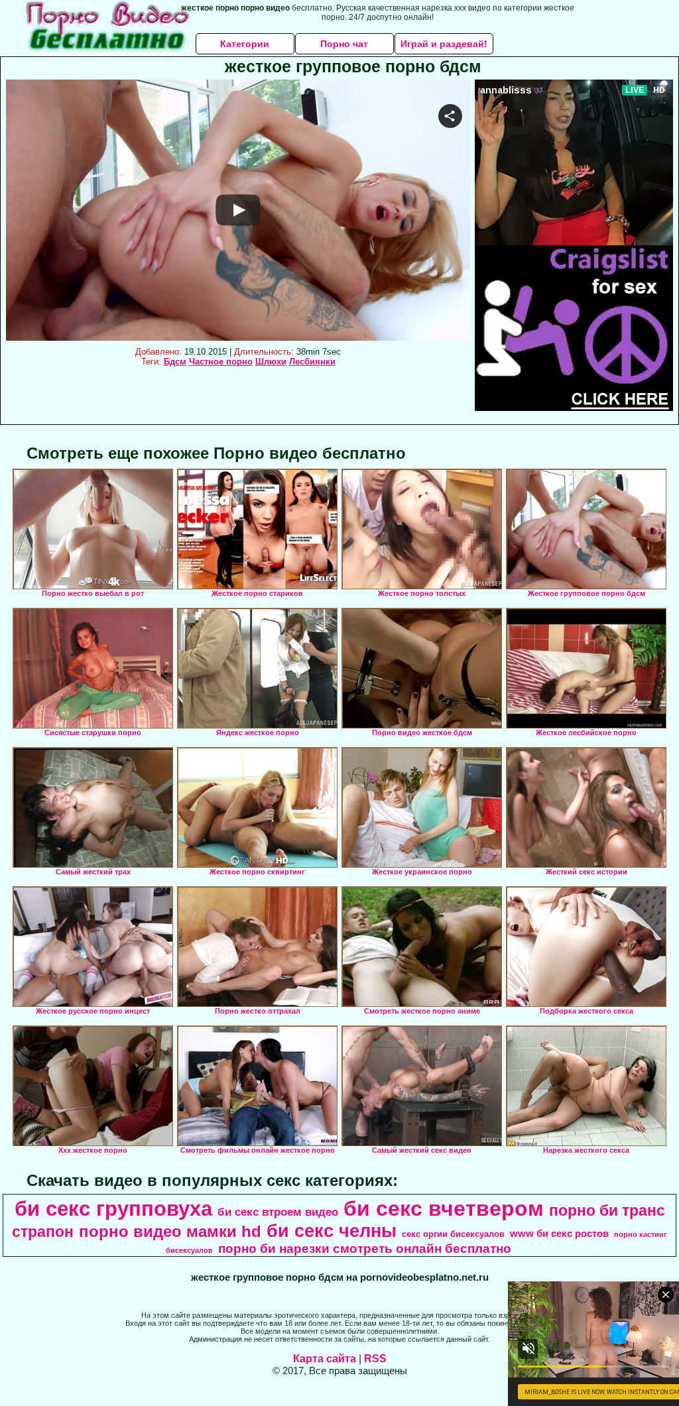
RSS (375, 1358)
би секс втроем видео (277, 1211)
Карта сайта (324, 1358)
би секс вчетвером (443, 1208)
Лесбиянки (312, 362)
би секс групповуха (113, 1208)
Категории (244, 43)
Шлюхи (270, 362)
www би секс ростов (559, 1233)
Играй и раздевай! (444, 43)
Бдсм (175, 362)
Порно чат (344, 43)
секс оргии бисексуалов (453, 1234)
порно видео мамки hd (170, 1231)
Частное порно (221, 362)
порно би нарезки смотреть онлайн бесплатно (364, 1249)
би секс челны (332, 1231)
